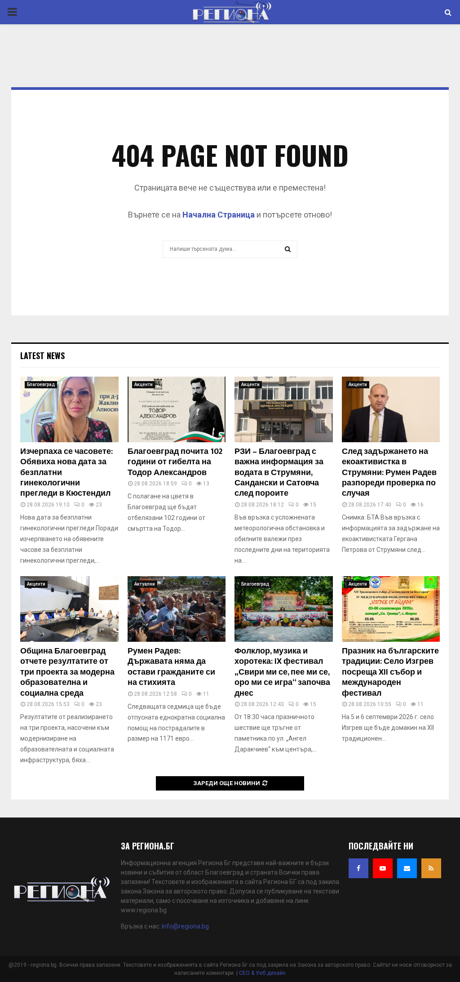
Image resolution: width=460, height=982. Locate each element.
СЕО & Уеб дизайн (262, 973)
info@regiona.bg (185, 926)
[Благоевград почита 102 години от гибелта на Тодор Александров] (177, 409)
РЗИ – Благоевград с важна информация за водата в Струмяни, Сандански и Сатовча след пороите (278, 473)
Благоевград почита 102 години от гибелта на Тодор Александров (175, 462)
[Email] (407, 868)
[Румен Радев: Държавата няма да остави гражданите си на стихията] (177, 609)
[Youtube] (383, 868)
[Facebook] (358, 868)
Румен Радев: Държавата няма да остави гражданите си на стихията (171, 666)
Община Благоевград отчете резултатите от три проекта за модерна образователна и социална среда (67, 672)
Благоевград (41, 384)
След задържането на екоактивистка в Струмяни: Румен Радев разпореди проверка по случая (389, 473)
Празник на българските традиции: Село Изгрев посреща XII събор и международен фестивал (390, 672)
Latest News (42, 355)
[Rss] (431, 868)
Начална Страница (218, 214)
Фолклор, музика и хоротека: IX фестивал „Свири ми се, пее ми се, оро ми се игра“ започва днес (282, 672)
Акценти (143, 384)
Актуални (144, 584)
